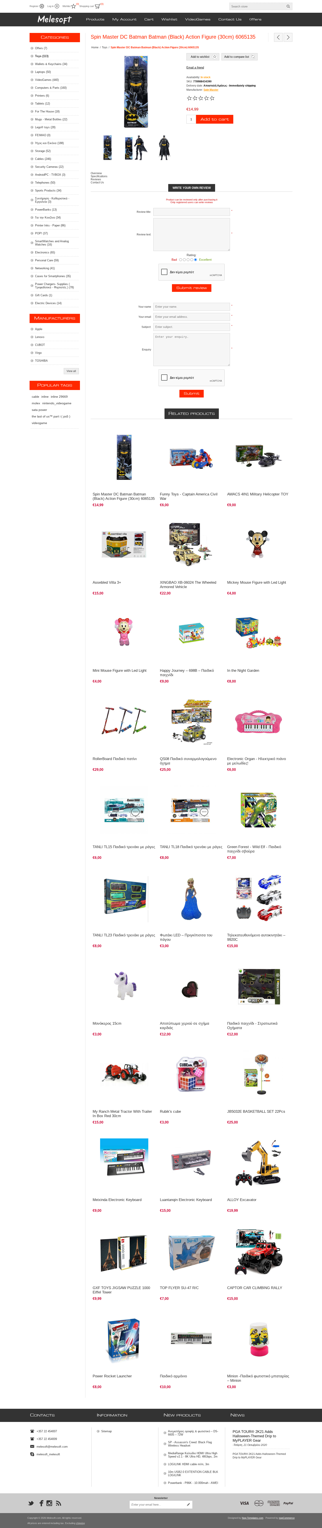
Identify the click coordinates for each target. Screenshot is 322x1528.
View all (71, 371)
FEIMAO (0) (42, 135)
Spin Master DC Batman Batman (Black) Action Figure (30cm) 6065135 (124, 496)
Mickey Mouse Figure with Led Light (256, 582)
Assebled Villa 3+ (107, 582)
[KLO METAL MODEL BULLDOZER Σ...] (278, 37)
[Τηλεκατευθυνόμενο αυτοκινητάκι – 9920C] (258, 898)
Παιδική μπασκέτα (240, 1047)
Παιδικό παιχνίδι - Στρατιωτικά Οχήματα (252, 1025)
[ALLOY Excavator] (258, 1162)
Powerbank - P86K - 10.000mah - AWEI (193, 1483)
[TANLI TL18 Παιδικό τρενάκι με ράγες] (191, 810)
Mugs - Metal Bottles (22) (51, 119)
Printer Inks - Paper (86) (50, 225)
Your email (144, 316)
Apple (38, 329)
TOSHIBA (41, 360)
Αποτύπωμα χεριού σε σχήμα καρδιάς (184, 1025)
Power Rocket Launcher (112, 1376)
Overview (96, 173)
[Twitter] (30, 1503)
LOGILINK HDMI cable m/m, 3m (188, 1464)
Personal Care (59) (47, 260)
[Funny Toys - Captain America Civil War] (191, 457)
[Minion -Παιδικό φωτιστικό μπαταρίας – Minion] (258, 1339)
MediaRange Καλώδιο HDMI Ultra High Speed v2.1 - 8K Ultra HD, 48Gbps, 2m (193, 1455)
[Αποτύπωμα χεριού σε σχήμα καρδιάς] (191, 986)
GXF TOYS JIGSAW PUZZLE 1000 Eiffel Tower (121, 1290)
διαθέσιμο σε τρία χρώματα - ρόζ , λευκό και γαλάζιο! (187, 872)
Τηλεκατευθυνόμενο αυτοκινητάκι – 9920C (256, 937)
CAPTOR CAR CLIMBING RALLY (254, 1288)
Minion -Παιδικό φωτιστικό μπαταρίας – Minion (258, 1378)
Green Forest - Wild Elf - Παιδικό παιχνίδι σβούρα (254, 849)
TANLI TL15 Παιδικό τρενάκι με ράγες (124, 847)
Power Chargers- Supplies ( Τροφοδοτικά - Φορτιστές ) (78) (54, 285)
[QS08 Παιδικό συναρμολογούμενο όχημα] (191, 721)
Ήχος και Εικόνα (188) (49, 143)
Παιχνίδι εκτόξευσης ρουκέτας (112, 1311)
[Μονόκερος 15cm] (124, 986)
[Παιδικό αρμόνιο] (191, 1339)
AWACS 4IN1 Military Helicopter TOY (257, 494)
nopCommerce (287, 1518)
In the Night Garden (243, 670)
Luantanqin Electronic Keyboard (186, 1200)
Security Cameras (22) (49, 166)
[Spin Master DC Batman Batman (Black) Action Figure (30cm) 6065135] (124, 457)
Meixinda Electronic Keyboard (117, 1200)
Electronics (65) (45, 252)
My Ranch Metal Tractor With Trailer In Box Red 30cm (122, 1113)
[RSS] (58, 1503)
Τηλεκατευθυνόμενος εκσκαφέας (248, 1135)
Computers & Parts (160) (51, 87)
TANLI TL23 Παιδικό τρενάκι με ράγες (124, 935)
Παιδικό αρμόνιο (172, 1135)
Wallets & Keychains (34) (51, 64)
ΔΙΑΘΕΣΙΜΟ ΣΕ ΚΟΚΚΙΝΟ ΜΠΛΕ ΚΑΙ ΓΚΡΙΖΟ (256, 870)
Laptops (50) (43, 72)
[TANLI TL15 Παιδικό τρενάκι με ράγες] (124, 810)
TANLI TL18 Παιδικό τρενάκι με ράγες (191, 847)
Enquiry (146, 349)
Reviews (96, 179)
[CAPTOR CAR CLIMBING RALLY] (258, 1250)
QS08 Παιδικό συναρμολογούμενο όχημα (188, 761)
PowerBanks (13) (46, 209)
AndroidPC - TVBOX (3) (50, 174)
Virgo (38, 352)
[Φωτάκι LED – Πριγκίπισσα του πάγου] (191, 898)
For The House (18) (47, 111)
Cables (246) (43, 159)
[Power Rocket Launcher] (124, 1339)
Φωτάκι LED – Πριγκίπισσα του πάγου (186, 937)
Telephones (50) (45, 182)
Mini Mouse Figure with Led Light (120, 670)
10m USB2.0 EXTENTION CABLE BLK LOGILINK (193, 1473)
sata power (39, 410)
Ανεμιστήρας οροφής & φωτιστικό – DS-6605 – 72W (193, 1433)
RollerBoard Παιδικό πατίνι (115, 759)
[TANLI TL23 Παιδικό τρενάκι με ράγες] (124, 898)
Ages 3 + (167, 606)
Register (34, 6)
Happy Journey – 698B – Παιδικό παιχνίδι (187, 672)
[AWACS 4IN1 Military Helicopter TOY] (258, 457)
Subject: (146, 327)
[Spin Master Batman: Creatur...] (288, 37)
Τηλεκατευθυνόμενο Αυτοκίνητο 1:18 (251, 1223)
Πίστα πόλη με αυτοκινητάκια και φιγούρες (120, 517)
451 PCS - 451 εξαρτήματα (178, 517)
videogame (39, 423)
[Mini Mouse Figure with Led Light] (258, 545)
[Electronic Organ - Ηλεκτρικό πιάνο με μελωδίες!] (258, 721)
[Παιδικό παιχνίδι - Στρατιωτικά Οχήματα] (258, 986)
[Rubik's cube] (191, 1074)
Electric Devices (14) (48, 303)
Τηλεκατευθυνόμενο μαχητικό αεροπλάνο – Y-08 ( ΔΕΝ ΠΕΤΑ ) (191, 1225)
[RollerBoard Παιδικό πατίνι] (124, 721)
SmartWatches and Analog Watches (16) (52, 243)
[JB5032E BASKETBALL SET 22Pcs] (258, 1074)
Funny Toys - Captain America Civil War (189, 496)
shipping (80, 1523)
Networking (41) (45, 268)
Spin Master (210, 89)
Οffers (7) (41, 48)
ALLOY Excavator (242, 1200)
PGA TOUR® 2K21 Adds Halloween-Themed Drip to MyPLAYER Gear (254, 1436)
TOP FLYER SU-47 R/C (179, 1288)
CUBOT (40, 345)
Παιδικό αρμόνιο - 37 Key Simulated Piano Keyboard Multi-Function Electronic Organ (120, 1137)
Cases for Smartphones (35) (53, 276)
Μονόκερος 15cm (107, 1023)
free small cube (171, 1047)
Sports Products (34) (48, 190)
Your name (144, 306)
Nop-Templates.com (252, 1518)
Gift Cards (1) (43, 295)
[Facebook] (40, 1503)
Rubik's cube (170, 1111)
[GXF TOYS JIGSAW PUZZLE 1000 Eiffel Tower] (124, 1250)
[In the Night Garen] (258, 633)
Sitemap (106, 1431)
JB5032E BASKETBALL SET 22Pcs (256, 1111)
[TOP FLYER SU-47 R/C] (191, 1250)
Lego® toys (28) (45, 127)
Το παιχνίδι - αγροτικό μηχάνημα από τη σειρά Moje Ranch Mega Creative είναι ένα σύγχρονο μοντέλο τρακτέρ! (122, 1051)
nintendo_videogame (56, 403)
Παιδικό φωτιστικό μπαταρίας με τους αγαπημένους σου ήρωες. (252, 1313)
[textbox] (257, 6)
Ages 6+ (234, 606)
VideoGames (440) (47, 79)
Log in (50, 6)
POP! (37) (41, 233)
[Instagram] (49, 1503)
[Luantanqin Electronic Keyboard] (191, 1162)
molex (36, 403)
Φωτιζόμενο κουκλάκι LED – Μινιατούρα (253, 517)
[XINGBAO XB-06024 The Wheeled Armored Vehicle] (191, 545)
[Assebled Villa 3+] (124, 545)
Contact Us (97, 182)
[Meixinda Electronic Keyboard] (124, 1162)
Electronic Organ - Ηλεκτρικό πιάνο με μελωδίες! (256, 761)
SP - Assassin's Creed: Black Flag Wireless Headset (190, 1444)
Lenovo (39, 337)
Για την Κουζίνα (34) (48, 217)
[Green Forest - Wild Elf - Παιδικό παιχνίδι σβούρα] (258, 810)
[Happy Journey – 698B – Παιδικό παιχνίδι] (191, 633)
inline (45, 396)
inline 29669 (59, 396)
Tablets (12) (42, 103)
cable (35, 396)
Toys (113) (41, 56)
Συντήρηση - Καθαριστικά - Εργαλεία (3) (52, 200)
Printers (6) (42, 95)
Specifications (99, 176)
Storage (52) (43, 151)
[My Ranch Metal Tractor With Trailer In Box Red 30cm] (124, 1074)
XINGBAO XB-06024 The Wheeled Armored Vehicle (188, 584)
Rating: (191, 255)
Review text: (144, 234)
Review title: (144, 211)
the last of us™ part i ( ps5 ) (51, 416)
